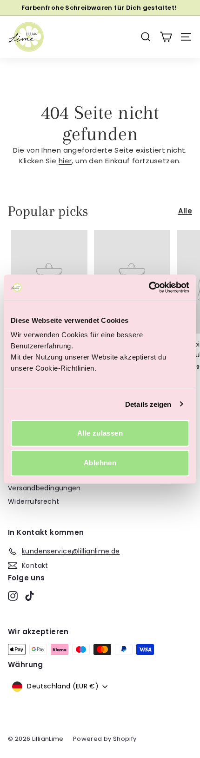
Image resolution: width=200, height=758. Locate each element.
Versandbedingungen (44, 488)
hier (65, 161)
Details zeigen (148, 404)
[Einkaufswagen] (166, 37)
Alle (185, 211)
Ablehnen (100, 463)
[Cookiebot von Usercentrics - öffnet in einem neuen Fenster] (148, 288)
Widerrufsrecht (33, 501)
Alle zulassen (100, 433)
